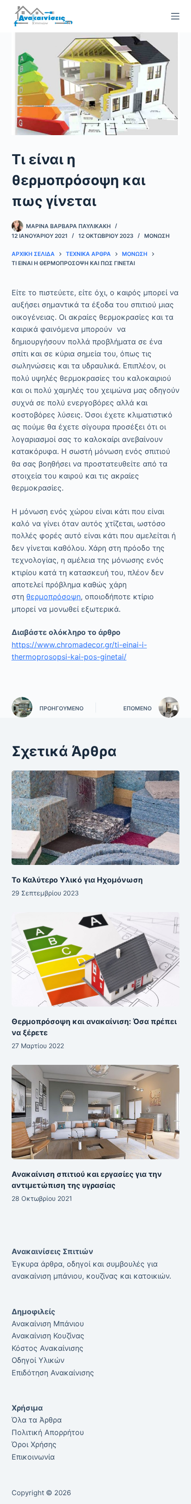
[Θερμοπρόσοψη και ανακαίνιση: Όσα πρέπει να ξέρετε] (96, 959)
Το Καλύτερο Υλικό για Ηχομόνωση (77, 879)
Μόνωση (157, 235)
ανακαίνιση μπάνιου (47, 1275)
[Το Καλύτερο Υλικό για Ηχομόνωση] (96, 818)
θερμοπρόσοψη (53, 596)
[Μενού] (175, 16)
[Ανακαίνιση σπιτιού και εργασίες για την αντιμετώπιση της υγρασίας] (96, 1112)
